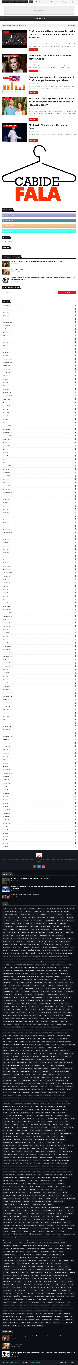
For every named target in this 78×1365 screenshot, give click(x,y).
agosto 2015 (39, 666)
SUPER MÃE (6, 1287)
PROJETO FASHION (18, 1237)
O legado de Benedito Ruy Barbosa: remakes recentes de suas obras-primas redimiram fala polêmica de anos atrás (43, 887)
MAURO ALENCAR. (34, 1166)
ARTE (20, 947)
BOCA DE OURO (7, 965)
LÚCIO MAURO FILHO (20, 1142)
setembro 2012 (39, 783)
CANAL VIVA (58, 977)
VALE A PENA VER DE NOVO (41, 1311)
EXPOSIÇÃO (44, 1056)
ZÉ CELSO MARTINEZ (37, 1326)
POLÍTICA (13, 1231)
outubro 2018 (39, 539)
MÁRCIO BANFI (43, 1154)
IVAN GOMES (51, 1107)
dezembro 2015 (39, 653)
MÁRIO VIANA (56, 1160)
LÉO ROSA (10, 1130)
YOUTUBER (27, 1326)
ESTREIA (42, 1053)
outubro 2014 (39, 699)
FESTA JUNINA (6, 1074)
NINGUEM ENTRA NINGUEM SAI (21, 1195)
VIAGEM (59, 1314)
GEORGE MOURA (37, 1080)
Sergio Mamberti (17, 1275)
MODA (39, 1175)
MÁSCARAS (19, 1163)
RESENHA (68, 1249)
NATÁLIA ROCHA (65, 1187)
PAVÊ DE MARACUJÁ (32, 1222)
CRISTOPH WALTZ (60, 1006)
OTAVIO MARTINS (49, 1213)
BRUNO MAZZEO (18, 971)
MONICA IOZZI (58, 1175)
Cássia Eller (29, 982)
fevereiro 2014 (39, 726)
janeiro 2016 (39, 649)
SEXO (12, 1278)
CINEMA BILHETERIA (8, 991)
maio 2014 (39, 716)
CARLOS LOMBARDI (27, 980)
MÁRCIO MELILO (63, 1154)
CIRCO (17, 991)
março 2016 (39, 643)
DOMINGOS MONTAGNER (10, 1030)
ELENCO (69, 1036)
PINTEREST (33, 1228)
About (66, 1362)
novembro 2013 (39, 736)
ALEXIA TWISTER (45, 929)
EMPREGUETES (35, 1042)
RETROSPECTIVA (45, 1252)
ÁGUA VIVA (6, 923)
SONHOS (19, 1284)
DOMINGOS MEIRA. (57, 1027)
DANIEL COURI (7, 1015)
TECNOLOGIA (50, 1293)
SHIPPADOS (26, 1278)
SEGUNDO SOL (48, 1272)
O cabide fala (39, 18)
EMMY (28, 1042)
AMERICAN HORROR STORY (46, 932)
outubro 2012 (39, 780)
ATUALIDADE (14, 950)
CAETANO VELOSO (8, 974)
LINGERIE (28, 1136)
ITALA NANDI (34, 1107)
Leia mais (32, 50)
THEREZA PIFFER (22, 1302)
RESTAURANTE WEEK (8, 1252)
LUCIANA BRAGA (7, 1142)
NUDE (34, 1198)
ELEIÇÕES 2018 (61, 1036)
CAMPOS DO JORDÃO (47, 977)
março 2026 (39, 315)
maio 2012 (39, 796)
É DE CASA (60, 1033)
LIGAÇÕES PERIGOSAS (66, 1133)
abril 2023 (39, 419)
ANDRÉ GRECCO (31, 941)
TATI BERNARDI (32, 1290)
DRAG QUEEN (55, 1030)
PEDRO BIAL (67, 1222)
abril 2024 (39, 386)
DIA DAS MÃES (53, 1021)
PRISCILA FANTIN (49, 1234)
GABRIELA (25, 1077)
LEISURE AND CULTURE (68, 1127)
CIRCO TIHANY (25, 991)
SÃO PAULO (6, 1269)
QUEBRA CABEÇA (24, 1240)
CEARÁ (4, 985)
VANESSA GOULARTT (8, 1314)
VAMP (60, 1311)
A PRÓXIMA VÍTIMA (46, 914)
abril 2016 (39, 639)
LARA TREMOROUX (45, 1124)
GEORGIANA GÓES (49, 1080)
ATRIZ (72, 947)
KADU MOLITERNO (8, 1119)
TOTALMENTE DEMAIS (64, 1305)
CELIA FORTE (35, 985)
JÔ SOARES (30, 1110)
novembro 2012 (39, 776)
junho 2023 (39, 412)
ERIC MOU (72, 1045)
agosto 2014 (39, 706)
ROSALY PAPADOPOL (8, 1263)
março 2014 (39, 723)
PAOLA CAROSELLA (8, 1219)
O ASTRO (56, 1198)
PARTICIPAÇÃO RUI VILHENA (36, 1219)
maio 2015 (39, 676)
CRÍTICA (70, 1006)
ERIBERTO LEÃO (63, 1045)
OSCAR (26, 1213)
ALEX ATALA (56, 926)
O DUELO (48, 1201)
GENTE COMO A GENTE (24, 1080)
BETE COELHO (36, 959)
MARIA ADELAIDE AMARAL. (63, 1157)
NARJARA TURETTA (8, 1187)
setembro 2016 (39, 623)
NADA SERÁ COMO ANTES (47, 1184)
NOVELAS (17, 1198)
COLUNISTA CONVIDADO (9, 1000)
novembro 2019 (39, 496)
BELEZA (66, 956)
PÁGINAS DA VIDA (35, 1216)
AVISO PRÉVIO (25, 953)
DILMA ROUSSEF (7, 1024)
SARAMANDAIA (40, 1269)
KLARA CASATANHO (69, 1119)
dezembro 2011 (39, 813)
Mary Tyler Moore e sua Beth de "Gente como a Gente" (51, 57)
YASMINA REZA (17, 1326)
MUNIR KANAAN (34, 1181)
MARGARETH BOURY (31, 1157)
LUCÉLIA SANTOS (60, 1139)
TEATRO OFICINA (18, 1293)
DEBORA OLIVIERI (44, 1018)
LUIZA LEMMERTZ (51, 1145)
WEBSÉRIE (47, 1323)
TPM (15, 1308)
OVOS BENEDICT (69, 1213)
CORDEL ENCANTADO (45, 1003)
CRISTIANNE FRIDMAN (47, 1006)
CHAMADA (51, 985)
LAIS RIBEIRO (6, 1124)
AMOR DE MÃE (69, 932)
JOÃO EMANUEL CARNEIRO (42, 1110)
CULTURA (41, 1009)
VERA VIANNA (29, 1314)
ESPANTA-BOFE (52, 1048)
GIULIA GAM (15, 1086)
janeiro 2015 (39, 689)
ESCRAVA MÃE (25, 1048)
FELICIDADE (6, 1065)
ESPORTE (17, 1053)
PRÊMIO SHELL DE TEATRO (36, 1234)
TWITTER (5, 1311)
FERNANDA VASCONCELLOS (10, 1071)
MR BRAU (33, 1178)
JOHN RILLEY (64, 1110)
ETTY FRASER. (15, 1056)
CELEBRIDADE (26, 985)
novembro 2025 (39, 325)
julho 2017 (39, 589)
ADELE (27, 920)
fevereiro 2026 (39, 319)
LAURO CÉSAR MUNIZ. (22, 1127)
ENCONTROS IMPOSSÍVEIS (64, 1042)
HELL (14, 1092)
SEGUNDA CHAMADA (36, 1272)
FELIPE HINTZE (25, 1065)
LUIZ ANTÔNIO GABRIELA (9, 1145)
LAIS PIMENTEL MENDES (62, 1121)
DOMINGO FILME (33, 1027)
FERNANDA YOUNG (25, 1071)
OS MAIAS (70, 1210)
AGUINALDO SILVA (16, 923)
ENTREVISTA (38, 1045)
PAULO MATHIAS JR (20, 1222)
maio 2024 (39, 382)
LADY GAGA (41, 1121)
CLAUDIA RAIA (18, 994)
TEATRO (55, 1290)
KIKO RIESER (58, 1119)
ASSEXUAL (44, 947)
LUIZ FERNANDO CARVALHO (26, 1145)
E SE (66, 1033)
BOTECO (70, 965)
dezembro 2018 (39, 532)
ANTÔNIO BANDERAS (47, 944)
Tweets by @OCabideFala (10, 242)
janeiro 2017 (39, 609)
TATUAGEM (41, 1290)
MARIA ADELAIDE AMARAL (46, 1157)
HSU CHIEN (32, 1098)
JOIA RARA (5, 1113)
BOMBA (53, 965)
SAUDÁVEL (5, 1272)
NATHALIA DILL (33, 1190)
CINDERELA (61, 988)
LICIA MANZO (45, 1133)
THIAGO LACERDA (47, 1302)
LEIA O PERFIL (43, 1127)
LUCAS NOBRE (50, 1139)
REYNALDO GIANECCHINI (9, 1255)
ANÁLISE (70, 938)
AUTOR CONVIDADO (66, 950)
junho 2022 (39, 452)
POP (19, 1231)
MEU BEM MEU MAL (45, 1169)
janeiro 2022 (39, 469)
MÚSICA (60, 1181)
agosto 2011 (39, 826)
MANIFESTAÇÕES (28, 1151)
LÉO (4, 1130)
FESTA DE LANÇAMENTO (44, 1071)
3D (25, 909)
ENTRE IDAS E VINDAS (27, 1045)
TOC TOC (19, 1305)
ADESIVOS (39, 920)
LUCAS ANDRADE (27, 1139)
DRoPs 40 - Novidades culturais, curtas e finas (51, 126)
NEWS (44, 1192)
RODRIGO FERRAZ (10, 215)
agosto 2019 (39, 506)
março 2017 (39, 603)
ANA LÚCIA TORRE (35, 938)
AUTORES (5, 953)
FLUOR (70, 1074)
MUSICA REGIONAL (26, 1184)
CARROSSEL (63, 980)
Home (61, 1362)
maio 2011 (39, 836)
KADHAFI (67, 1116)
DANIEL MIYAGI (37, 1015)
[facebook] (34, 866)
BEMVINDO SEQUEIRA (8, 959)
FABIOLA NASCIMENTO (9, 1062)
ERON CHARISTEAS (8, 1048)
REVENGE (53, 1252)
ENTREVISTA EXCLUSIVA (50, 1045)
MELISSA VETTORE (20, 1169)
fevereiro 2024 (39, 392)
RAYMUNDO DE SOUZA (31, 1243)
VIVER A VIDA (69, 1320)
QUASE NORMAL (61, 1237)
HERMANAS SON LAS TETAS (39, 1092)
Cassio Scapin (38, 982)
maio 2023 (39, 416)
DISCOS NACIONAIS (43, 1024)
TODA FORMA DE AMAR (30, 1305)
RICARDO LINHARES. (41, 1255)
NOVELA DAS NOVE (8, 1198)
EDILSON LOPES (9, 231)
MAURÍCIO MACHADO (61, 1163)
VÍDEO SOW (58, 1317)
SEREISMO (72, 1272)
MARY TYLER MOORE (8, 1163)
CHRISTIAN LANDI (51, 988)
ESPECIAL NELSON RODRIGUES (61, 1051)
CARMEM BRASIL (38, 980)
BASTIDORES (36, 956)
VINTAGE (5, 1320)
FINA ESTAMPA (42, 1074)
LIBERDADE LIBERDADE (33, 1133)
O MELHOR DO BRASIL (9, 1204)
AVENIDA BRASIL (14, 953)
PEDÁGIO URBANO (56, 1222)
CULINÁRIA (33, 1009)
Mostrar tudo (71, 25)
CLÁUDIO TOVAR (52, 994)
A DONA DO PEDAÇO (39, 912)
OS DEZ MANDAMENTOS (48, 1210)
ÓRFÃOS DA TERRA (28, 1210)
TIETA (68, 1302)
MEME (29, 1169)
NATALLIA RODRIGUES (9, 1190)
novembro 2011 (39, 816)
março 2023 (39, 422)
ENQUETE (16, 1045)
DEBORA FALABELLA (21, 1018)
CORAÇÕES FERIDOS (31, 1003)
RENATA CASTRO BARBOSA (18, 1249)
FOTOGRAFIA (6, 1077)
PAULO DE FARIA (60, 1219)
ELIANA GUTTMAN (8, 1039)
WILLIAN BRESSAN (67, 1323)
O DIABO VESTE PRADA (38, 1201)
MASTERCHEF (27, 1163)
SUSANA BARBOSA (16, 1287)
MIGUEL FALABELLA (67, 1172)
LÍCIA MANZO (54, 1133)
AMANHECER (25, 932)
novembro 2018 (39, 536)
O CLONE (5, 1201)
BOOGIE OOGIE (61, 965)
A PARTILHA (23, 914)
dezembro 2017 (39, 573)
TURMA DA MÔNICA (63, 1308)
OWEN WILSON (7, 1216)
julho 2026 (39, 309)
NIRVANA (34, 1195)
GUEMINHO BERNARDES (9, 1089)
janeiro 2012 (39, 810)
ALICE (68, 929)
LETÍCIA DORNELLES (8, 1133)
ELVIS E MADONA (42, 1039)
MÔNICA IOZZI (68, 1175)
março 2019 (39, 522)
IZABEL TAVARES (61, 1107)
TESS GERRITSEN (70, 1296)
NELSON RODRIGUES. (21, 1192)
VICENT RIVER (66, 1314)
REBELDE (56, 1243)
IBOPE (59, 1098)
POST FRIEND (50, 1231)
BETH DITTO (45, 959)
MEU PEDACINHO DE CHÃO (10, 1172)
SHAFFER (18, 1278)
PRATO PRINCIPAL (60, 1231)
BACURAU (42, 953)
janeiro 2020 (39, 489)
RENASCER (5, 1249)
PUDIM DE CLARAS (50, 1237)
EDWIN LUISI (51, 1036)
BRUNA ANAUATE (51, 968)
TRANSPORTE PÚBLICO (42, 1308)
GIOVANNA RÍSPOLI (54, 1083)
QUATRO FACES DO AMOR (10, 1240)
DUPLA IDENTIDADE (34, 1033)
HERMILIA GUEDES (53, 1092)
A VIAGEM (68, 914)
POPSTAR (33, 1231)
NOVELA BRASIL (67, 1195)
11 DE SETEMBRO (7, 909)
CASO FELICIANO (19, 982)
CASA (69, 980)
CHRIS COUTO (40, 988)
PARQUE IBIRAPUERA (20, 1219)
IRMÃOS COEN (66, 1104)
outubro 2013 (39, 740)
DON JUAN (22, 1030)
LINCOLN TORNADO (18, 1136)
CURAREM (5, 1012)
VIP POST (12, 1320)
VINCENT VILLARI (67, 1317)
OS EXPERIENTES (61, 1210)
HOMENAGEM (47, 1095)
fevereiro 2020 (39, 486)
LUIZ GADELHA (40, 1145)
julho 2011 (39, 830)
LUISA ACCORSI (50, 1142)
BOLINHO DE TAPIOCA (42, 965)
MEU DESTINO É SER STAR (59, 1169)
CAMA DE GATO (64, 974)
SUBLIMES (63, 1284)
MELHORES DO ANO (8, 1169)
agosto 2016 (39, 626)
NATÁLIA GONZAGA (53, 1187)
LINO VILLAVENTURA (38, 1136)
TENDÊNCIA (17, 1296)
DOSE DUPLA (46, 1030)
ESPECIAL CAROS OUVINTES (43, 1051)
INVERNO (57, 1104)
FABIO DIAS (6, 1059)
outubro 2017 (39, 579)
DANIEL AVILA (57, 1012)
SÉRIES (36, 1275)
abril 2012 (39, 800)
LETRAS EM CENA (20, 1133)
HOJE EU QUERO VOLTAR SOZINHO (32, 1095)
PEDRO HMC (6, 1225)
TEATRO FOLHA (7, 1293)
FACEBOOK (43, 1062)
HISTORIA (62, 1092)
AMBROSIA (34, 932)
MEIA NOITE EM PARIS (62, 1166)
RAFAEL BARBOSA (10, 226)
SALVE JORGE (40, 1266)
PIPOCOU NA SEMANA (44, 1228)
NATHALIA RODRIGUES (45, 1190)
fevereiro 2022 (39, 466)
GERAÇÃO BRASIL (7, 1083)
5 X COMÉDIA (31, 909)
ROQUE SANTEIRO (63, 1260)
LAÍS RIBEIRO (15, 1124)
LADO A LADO (32, 1121)
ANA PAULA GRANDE (60, 938)
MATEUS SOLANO (48, 1163)
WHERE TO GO (56, 1323)
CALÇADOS (54, 974)
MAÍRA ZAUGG (35, 1148)
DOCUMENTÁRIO (67, 1024)
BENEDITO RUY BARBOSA (23, 959)
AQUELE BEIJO (6, 947)
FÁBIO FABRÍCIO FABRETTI (28, 1059)
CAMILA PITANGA (20, 977)
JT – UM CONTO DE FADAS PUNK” (41, 1113)
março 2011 (39, 843)
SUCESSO (70, 1284)
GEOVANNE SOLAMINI (62, 1080)
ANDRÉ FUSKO (20, 941)
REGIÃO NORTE (27, 1246)
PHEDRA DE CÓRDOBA (68, 1225)
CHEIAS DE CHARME (17, 988)
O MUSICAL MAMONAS (39, 1204)
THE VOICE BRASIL (18, 1299)
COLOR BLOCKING (66, 997)
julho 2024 (39, 376)
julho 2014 (39, 709)
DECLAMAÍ (54, 1018)
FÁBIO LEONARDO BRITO (44, 1059)
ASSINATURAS (53, 947)
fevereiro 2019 (39, 526)
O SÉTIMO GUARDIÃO (55, 1207)
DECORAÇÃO (62, 1018)
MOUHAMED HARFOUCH (22, 1178)
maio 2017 (39, 596)
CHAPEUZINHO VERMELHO (64, 985)
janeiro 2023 (39, 429)
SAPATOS (31, 1269)
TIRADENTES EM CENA (8, 1305)
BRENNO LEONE (40, 968)
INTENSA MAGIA (7, 1104)
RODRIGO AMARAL (33, 1258)
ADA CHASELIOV (7, 920)
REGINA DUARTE (37, 1246)
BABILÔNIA (34, 953)
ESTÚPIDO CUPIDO (51, 1053)
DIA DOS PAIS (63, 1021)
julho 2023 (39, 409)
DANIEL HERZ (27, 1015)
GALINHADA (67, 1077)
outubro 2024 (39, 366)
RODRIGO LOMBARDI (8, 1260)
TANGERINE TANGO (20, 1290)
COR (23, 1003)
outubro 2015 (39, 659)
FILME (34, 1074)
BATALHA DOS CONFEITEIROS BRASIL (52, 956)
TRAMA (32, 1308)
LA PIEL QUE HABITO (8, 1121)
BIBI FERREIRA (6, 962)
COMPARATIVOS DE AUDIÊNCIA (34, 1000)
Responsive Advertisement (39, 10)
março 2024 (39, 389)
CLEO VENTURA (63, 994)
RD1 (40, 1243)
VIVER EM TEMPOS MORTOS (10, 1323)
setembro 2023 (39, 402)
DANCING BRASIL (46, 1012)
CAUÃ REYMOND (62, 982)
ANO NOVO (14, 944)
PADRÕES (25, 1216)
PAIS (44, 1216)
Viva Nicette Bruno (17, 269)
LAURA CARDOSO (64, 1124)
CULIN (26, 1009)
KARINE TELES (30, 1119)
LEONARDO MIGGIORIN (21, 1130)
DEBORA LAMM (33, 1018)
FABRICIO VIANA (33, 1062)
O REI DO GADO (34, 1207)
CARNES (55, 980)
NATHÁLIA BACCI (21, 1190)
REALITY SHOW (48, 1243)
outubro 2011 (39, 820)
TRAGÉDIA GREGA (23, 1308)
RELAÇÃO (62, 1246)
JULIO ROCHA (48, 1116)
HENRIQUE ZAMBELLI (23, 1092)
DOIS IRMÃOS (6, 1027)
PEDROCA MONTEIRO (30, 1225)
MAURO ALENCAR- (22, 1166)
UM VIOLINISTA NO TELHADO (24, 1311)
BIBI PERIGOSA (16, 962)
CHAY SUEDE (6, 988)
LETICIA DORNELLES (60, 1130)
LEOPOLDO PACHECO (36, 1130)
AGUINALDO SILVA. (41, 923)
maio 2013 (39, 756)
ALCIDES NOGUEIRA (8, 926)
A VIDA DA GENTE (21, 917)
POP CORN (26, 1231)
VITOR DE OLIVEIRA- (47, 1320)
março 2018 (39, 563)
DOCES (59, 1024)
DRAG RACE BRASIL (67, 1030)
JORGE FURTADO (25, 1113)
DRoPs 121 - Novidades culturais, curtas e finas (25, 895)
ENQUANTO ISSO (7, 1045)
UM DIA (12, 1311)
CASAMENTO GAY (7, 982)
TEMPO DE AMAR (7, 1296)
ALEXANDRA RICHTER (8, 929)
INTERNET (35, 1104)
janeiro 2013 (39, 770)
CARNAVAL (48, 980)
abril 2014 (39, 719)
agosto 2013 (39, 746)
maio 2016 (39, 636)
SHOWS (34, 1278)
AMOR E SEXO (20, 935)
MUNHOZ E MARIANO (21, 1181)
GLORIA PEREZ (43, 1086)
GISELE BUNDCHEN (67, 1083)
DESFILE (31, 1021)
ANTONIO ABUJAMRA (33, 944)
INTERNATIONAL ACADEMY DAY (22, 1104)
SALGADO (32, 1266)
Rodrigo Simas (32, 1260)
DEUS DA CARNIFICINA (41, 1021)
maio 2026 (39, 312)
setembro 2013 (39, 743)
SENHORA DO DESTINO (61, 1272)
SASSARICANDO (50, 1269)
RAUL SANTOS (18, 1243)
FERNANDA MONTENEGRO (41, 1068)
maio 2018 (39, 556)
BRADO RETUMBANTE (16, 968)
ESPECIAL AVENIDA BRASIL (26, 1051)
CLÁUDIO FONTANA (40, 994)
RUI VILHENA (57, 1263)
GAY (15, 1080)
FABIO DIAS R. (9, 220)
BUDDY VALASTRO (51, 971)
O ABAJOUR (48, 1198)
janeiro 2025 (39, 356)
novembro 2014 (39, 696)
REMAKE (69, 1246)
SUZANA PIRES (35, 1287)
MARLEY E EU (65, 1160)
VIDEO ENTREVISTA (47, 1317)
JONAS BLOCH (14, 1113)
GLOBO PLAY (24, 1086)
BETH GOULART (55, 959)
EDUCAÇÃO (42, 1036)
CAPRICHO (6, 980)
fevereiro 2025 (39, 352)
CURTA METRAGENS (22, 1012)
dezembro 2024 (39, 359)
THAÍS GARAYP (7, 1299)
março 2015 (39, 683)
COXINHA (14, 1006)
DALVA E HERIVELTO (34, 1012)
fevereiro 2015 (39, 686)
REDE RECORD (6, 1246)
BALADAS (5, 956)
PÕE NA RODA (60, 1228)
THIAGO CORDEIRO (34, 1302)
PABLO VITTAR (17, 1216)
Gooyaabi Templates (35, 1362)
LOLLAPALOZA (7, 1139)
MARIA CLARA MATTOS (25, 1160)
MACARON (6, 1148)
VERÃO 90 (38, 1314)
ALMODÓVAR (6, 932)
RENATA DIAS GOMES (33, 1249)
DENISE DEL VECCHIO (8, 1021)
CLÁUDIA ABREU (45, 991)
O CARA (63, 1198)
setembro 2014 (39, 703)
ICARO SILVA (6, 1101)
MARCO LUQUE (7, 1157)
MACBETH (13, 1148)
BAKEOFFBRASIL (67, 953)
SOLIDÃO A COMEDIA (8, 1284)
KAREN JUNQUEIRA (20, 1119)
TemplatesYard (16, 1362)
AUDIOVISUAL (46, 950)
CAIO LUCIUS (34, 974)
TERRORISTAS (60, 1296)
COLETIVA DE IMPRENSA (53, 997)
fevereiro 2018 (39, 566)
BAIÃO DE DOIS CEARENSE (54, 953)
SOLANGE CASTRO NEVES (50, 1281)
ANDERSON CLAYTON (8, 941)
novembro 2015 (39, 656)
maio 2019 (39, 516)
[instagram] (43, 866)
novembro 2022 (39, 436)
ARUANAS (26, 947)
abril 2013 (39, 760)
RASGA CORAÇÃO (7, 1243)
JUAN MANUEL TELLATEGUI (59, 1113)
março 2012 (39, 803)
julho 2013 (39, 750)
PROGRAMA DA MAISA (69, 1234)
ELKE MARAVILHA (30, 1039)
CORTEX (67, 1003)
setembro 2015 (39, 663)
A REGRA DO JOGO (59, 914)
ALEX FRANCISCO (65, 926)
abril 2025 (39, 345)
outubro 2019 (39, 499)
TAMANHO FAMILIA (66, 1287)
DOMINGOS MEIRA (45, 1027)
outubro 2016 (39, 619)
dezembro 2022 (39, 432)
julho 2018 (39, 549)
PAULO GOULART (7, 1222)
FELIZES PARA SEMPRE (26, 1068)
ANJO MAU (6, 944)
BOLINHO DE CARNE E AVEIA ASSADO (24, 965)
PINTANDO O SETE (23, 1228)
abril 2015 (39, 679)
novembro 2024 (39, 362)
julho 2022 (39, 449)
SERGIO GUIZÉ (6, 1275)
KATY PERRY (50, 1119)
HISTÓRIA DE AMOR (8, 1095)
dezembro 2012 (39, 773)
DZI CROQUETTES (47, 1033)
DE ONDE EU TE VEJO (8, 1018)
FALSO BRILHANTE (60, 1062)
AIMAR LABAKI (52, 923)
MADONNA (22, 1148)
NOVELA (58, 1195)
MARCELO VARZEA (19, 1154)
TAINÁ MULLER (55, 1287)
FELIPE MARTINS (36, 1065)
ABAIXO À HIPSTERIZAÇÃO (57, 917)
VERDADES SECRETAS (48, 1314)
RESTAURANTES (20, 1252)
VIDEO (38, 1317)
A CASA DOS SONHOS (25, 912)
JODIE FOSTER (55, 1110)
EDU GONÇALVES (18, 1036)
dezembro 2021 (39, 472)
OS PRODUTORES (17, 1213)
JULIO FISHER (29, 1116)
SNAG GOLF (59, 1278)
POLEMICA (5, 1231)
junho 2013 (39, 753)
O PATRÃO (50, 1204)
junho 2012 (39, 793)
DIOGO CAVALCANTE (19, 1024)
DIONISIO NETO (31, 1024)
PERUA (58, 1225)
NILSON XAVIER (7, 1195)
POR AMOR (41, 1231)
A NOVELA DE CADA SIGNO (10, 914)
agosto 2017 (39, 586)
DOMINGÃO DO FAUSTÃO (19, 1027)
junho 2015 (39, 673)
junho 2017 (39, 593)
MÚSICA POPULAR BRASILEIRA (11, 1184)
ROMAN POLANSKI (43, 1260)
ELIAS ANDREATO (19, 1039)
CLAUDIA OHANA (7, 994)
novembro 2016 (39, 616)
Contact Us (73, 1362)
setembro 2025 (39, 332)
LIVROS (62, 1136)
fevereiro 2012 (39, 806)
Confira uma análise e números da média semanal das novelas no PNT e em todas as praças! (52, 34)
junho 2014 (39, 713)
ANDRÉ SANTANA (42, 941)
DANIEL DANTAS (17, 1015)
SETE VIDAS (6, 1278)
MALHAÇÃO (53, 1148)
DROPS (15, 1033)
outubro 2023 (39, 399)
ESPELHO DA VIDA (7, 1053)
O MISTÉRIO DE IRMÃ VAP (23, 1204)
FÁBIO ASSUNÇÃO (66, 1056)
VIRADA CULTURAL (22, 1320)
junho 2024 (39, 379)
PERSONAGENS (50, 1225)
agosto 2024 (39, 372)
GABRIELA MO (45, 1077)
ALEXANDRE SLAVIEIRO (22, 929)
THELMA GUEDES (41, 1299)
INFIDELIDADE (32, 1101)
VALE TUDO (54, 1311)
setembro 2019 (39, 502)
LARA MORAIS (34, 1124)
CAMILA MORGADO (8, 977)
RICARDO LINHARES (29, 1255)
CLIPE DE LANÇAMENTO (38, 997)
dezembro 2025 (39, 322)
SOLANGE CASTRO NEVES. (66, 1281)
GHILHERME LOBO (30, 1083)
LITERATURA (55, 1136)
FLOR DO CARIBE (61, 1074)
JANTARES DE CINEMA (19, 1110)
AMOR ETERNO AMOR (32, 935)
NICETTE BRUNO (62, 1192)
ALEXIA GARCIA (35, 929)
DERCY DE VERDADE (21, 1021)
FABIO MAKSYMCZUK (58, 1059)
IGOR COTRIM (15, 1101)
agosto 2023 (39, 406)
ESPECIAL (60, 1048)
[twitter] (39, 866)
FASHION (69, 1062)
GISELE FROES (6, 1086)
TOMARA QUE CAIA (44, 1305)
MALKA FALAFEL (63, 1148)
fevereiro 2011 (39, 846)
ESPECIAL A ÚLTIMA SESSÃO (10, 1051)
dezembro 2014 (39, 693)
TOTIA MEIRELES (7, 1308)
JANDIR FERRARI (7, 1110)
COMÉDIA (21, 1000)
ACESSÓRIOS (70, 917)
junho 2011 (39, 833)
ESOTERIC (33, 1048)
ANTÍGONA (23, 944)
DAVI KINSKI (69, 1015)
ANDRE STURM (53, 941)
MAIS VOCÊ (45, 1148)
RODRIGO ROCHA (21, 1260)
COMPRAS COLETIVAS (58, 1000)
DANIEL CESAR (67, 1012)
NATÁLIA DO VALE (40, 1187)
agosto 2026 (39, 305)
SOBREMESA (28, 1281)
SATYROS (68, 1269)
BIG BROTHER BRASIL (28, 962)
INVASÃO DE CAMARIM (47, 1104)
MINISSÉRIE (20, 1175)
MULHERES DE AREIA (8, 1181)
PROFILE (58, 1234)
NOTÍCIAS (51, 1195)
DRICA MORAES (7, 1033)
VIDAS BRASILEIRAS (8, 1317)
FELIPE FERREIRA (15, 1065)
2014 (20, 909)
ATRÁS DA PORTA (63, 947)
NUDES (41, 1198)
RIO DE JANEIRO (53, 1255)
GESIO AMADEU (18, 1083)
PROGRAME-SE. (7, 1237)
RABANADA (34, 1240)
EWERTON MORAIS (26, 1056)
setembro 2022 (39, 442)
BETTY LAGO (65, 959)
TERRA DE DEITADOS (38, 1296)
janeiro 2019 (39, 529)
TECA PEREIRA (40, 1293)
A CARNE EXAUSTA (69, 909)
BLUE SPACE (61, 962)
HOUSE (25, 1098)
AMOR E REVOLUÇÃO (8, 935)
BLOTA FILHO (51, 962)
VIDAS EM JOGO (19, 1317)
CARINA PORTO (15, 980)
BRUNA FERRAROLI (64, 968)
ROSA (72, 1260)
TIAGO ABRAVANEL (59, 1302)
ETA (60, 1053)
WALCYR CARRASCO (37, 1323)
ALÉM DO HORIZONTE (21, 926)
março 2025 (39, 349)
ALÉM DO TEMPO (45, 926)
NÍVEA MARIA (42, 1195)
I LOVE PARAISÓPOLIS (49, 1098)
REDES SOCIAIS (16, 1246)
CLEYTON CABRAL (19, 997)
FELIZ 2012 (45, 1065)
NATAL (31, 1187)
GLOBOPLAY (34, 1086)
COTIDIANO (6, 1006)
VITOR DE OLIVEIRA (34, 1320)
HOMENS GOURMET (59, 1095)
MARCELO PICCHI (7, 1154)
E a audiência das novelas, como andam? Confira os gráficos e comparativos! (51, 78)
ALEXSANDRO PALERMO (58, 929)
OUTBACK (59, 1213)
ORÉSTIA (18, 1210)
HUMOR (39, 1098)
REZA (20, 1255)
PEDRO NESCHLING (17, 1225)
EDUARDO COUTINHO (31, 1036)
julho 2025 (39, 335)
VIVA (62, 1320)
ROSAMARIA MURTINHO (23, 1263)
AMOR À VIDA (59, 932)
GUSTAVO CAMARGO (37, 1089)
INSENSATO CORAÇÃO (62, 1101)
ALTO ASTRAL (16, 932)
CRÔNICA (19, 1009)
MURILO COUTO (45, 1181)
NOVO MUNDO (27, 1198)
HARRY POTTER (7, 1092)
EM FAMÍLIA (52, 1039)
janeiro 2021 (39, 476)
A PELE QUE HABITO (33, 914)
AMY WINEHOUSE (7, 938)
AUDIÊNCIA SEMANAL (34, 950)
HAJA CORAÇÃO (60, 1089)
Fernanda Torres (67, 1068)
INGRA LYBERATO (42, 1101)
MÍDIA (58, 1172)
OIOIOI (5, 1210)
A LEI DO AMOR (65, 912)
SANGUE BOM (50, 1266)
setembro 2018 (39, 543)
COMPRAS (48, 1000)
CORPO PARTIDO (58, 1003)
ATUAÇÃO (5, 950)
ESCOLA (17, 1048)
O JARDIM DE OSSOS (59, 1201)
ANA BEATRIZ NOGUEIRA (21, 938)
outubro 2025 (39, 329)
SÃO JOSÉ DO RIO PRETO (62, 1266)
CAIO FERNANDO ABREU (21, 974)
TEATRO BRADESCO (64, 1290)
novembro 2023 (39, 396)
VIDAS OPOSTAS (30, 1317)
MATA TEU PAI (37, 1163)
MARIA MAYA (37, 1160)
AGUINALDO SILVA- (28, 923)
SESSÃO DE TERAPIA (46, 1275)
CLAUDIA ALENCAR (57, 991)
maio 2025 (39, 342)
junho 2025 (39, 339)
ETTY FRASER (6, 1056)
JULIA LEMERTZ (7, 1116)
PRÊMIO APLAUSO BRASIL (19, 1234)
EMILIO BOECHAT (19, 1042)
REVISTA (61, 1252)
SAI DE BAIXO (23, 1266)
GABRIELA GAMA (35, 1077)
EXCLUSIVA (36, 1056)
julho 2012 (39, 790)
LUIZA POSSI (61, 1145)
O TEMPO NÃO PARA (68, 1207)
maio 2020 (39, 479)
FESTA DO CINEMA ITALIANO (61, 1071)
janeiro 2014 (39, 729)
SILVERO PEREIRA (42, 1278)
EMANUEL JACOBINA (62, 1039)
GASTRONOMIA (7, 1080)
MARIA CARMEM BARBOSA (10, 1160)
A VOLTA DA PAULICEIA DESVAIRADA (38, 917)
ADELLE (33, 920)
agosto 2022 (39, 446)
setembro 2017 (39, 583)
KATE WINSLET (40, 1119)
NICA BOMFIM (52, 1192)
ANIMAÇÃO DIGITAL (64, 941)
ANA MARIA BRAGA (47, 938)
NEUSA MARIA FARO (35, 1192)
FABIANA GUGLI (54, 1056)
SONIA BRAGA (27, 1284)
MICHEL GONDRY (37, 1172)
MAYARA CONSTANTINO (48, 1166)
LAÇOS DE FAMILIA (21, 1121)
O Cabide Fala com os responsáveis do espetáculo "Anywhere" (52, 2)
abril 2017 (39, 599)
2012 (15, 909)
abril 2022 (39, 459)
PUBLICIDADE (39, 1237)
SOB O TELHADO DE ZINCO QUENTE (12, 1281)
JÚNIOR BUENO (59, 1116)
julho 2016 (39, 629)
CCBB (71, 982)
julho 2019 (39, 509)
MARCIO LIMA (52, 1154)
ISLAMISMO (20, 1107)
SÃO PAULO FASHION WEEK (19, 1269)
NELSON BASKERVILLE (59, 1190)
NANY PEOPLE (60, 1184)
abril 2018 (39, 559)
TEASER (48, 1290)
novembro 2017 (39, 576)
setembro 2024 (39, 369)
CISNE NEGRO (35, 991)
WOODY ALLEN (7, 1326)
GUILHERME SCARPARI (24, 1089)
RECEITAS (63, 1243)
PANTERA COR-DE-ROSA (61, 1216)
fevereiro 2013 (39, 766)
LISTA (48, 1136)
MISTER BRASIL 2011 (30, 1175)
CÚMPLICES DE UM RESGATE (53, 1009)
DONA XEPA (30, 1030)
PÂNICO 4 (50, 1216)
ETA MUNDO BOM (68, 1053)
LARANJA (55, 1124)
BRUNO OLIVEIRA (30, 971)
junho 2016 (39, 633)
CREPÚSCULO (22, 1006)
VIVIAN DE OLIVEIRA (25, 1323)
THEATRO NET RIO (30, 1299)
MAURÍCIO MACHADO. (9, 1166)
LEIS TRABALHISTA (54, 1127)
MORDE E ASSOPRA (8, 1178)
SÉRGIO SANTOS (28, 1275)
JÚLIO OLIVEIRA (39, 1116)
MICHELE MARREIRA (49, 1172)
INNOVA (52, 1101)
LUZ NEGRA (70, 1145)
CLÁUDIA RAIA (28, 994)
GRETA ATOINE (59, 1086)
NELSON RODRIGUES (8, 1192)
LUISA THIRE (59, 1142)
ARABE (14, 947)
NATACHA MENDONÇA (21, 1187)
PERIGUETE (41, 1225)
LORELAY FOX (16, 1139)
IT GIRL (27, 1107)
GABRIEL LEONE (16, 1077)
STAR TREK (47, 1284)
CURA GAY (66, 1009)
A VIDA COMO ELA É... (8, 917)
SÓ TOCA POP (68, 1278)
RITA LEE (62, 1255)
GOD (51, 1086)
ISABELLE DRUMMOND (9, 1107)
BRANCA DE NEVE (29, 968)
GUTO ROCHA (49, 1089)
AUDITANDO (55, 950)
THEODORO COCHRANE (54, 1299)
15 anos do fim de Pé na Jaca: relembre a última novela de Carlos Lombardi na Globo (37, 261)
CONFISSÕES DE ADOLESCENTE (11, 1003)
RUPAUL (65, 1263)
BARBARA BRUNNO (15, 956)
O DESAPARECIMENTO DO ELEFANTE (19, 1201)
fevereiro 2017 (39, 606)
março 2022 (39, 462)
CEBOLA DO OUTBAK (14, 985)
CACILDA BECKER (62, 971)
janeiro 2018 (39, 569)
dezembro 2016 (39, 613)
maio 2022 (39, 456)
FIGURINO (27, 1074)
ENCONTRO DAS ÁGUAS (48, 1042)
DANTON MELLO (58, 1015)
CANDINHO (67, 977)
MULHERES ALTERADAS (44, 1178)
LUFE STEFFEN (31, 1142)
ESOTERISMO (42, 1048)
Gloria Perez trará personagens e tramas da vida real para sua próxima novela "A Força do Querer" (51, 101)
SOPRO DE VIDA (38, 1284)
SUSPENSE (26, 1287)
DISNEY (53, 1024)
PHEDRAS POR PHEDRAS (9, 1228)
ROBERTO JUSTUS (7, 1258)
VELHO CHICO (20, 1314)
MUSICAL (35, 1184)
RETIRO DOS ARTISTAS (32, 1252)
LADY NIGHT (50, 1121)
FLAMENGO (51, 1074)
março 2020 (39, 482)
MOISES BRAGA (48, 1175)
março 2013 (39, 763)
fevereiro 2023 (39, 426)
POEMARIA (69, 1228)
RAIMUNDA (61, 1240)
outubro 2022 (39, 439)
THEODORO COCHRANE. (9, 1302)
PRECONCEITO (7, 1234)
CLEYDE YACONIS (7, 997)
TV (71, 1308)
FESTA (34, 1071)
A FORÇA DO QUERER (53, 912)
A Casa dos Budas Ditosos (10, 912)
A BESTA (59, 909)
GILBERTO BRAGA (42, 1083)
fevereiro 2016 (39, 646)
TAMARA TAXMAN (7, 1290)
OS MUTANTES (7, 1213)
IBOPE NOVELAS (67, 1098)
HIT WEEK (18, 1095)
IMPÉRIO (23, 1101)
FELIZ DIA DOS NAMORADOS (10, 1068)
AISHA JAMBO (62, 923)
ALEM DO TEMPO (34, 926)
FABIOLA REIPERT (21, 1062)
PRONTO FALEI (29, 1237)
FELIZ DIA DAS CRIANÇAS (57, 1065)
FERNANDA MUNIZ (55, 1068)
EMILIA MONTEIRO (7, 1042)
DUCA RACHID (23, 1033)
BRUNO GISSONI (7, 971)
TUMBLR (53, 1308)
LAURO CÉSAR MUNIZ (8, 1127)
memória (35, 1169)
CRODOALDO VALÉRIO (9, 1009)
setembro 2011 (39, 823)
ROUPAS (49, 1263)
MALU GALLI (6, 1151)
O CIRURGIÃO (71, 1198)
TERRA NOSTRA (50, 1296)
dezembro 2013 (39, 733)
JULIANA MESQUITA (18, 1116)
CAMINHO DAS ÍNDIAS (33, 977)
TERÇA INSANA (27, 1296)
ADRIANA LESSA (61, 920)
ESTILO (35, 1053)
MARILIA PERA (46, 1160)
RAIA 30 (53, 1240)
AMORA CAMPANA (45, 935)
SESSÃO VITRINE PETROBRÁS (60, 1275)
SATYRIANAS (60, 1269)
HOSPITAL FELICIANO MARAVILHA (12, 1098)
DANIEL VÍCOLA (48, 1015)
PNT (53, 1228)
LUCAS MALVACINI (39, 1139)
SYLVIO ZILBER (45, 1287)
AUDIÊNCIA (23, 950)
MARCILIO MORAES (31, 1154)
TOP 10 (54, 1305)
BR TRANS (5, 968)
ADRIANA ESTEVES (49, 920)
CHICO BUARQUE (29, 988)
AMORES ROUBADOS (57, 935)
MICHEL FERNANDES (25, 1172)
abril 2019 (39, 519)
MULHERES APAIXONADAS (60, 1178)
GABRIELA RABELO (56, 1077)
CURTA (12, 1012)
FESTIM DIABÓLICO (18, 1074)
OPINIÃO (11, 1210)
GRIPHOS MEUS (69, 1086)
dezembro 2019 (39, 492)
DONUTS (38, 1030)
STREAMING (55, 1284)
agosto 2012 (39, 786)
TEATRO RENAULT (29, 1293)
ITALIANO (43, 1107)
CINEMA (68, 988)
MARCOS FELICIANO (18, 1157)
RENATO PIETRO (59, 1249)
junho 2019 (39, 512)
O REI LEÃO (44, 1207)
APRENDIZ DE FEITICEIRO (62, 944)
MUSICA (54, 1181)
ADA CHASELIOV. (18, 920)
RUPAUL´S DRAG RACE (9, 1266)
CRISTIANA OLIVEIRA (34, 1006)
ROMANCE (53, 1260)
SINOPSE (51, 1278)
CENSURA (43, 985)
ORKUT (37, 1210)
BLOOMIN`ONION (41, 962)
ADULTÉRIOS (70, 920)
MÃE (28, 1148)
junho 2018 (39, 553)
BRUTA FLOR (40, 971)
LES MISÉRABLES (48, 1130)
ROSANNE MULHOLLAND (38, 1263)
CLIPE (27, 997)
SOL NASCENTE (37, 1281)
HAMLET (69, 1089)
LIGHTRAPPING (7, 1136)
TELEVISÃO (71, 1293)
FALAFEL (50, 1062)
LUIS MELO (40, 1142)
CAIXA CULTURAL (44, 974)
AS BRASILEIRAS (35, 947)
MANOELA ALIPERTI (52, 1151)
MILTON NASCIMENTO (9, 1175)
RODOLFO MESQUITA (20, 1258)
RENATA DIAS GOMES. (47, 1249)
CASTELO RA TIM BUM (50, 982)
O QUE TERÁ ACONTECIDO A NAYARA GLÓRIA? (15, 1207)
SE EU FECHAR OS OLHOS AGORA (19, 1272)
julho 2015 (39, 669)
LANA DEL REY (24, 1124)
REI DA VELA (47, 1246)
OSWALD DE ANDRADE (37, 1213)
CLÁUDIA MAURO (69, 991)
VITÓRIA (57, 1320)
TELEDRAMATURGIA (61, 1293)
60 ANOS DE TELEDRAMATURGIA (46, 909)
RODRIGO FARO (45, 1258)
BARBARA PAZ (27, 956)
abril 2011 (39, 840)
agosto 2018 (39, 546)
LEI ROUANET (34, 1127)
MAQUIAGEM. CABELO (66, 1151)
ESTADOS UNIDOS (26, 1053)
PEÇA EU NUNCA (44, 1222)
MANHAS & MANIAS (17, 1151)
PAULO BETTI (49, 1219)
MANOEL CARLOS (40, 1151)
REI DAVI (55, 1246)
